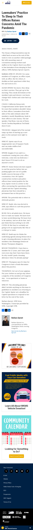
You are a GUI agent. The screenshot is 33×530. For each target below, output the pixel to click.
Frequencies (7, 494)
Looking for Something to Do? (16, 450)
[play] (3, 528)
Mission (6, 479)
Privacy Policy (7, 483)
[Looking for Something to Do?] (16, 430)
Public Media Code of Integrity (12, 486)
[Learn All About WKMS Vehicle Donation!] (16, 387)
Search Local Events (16, 456)
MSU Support (7, 498)
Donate (27, 2)
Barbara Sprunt (11, 31)
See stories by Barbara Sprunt (18, 332)
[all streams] (30, 528)
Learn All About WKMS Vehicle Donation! (16, 407)
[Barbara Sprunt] (6, 320)
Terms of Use (7, 502)
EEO (5, 490)
